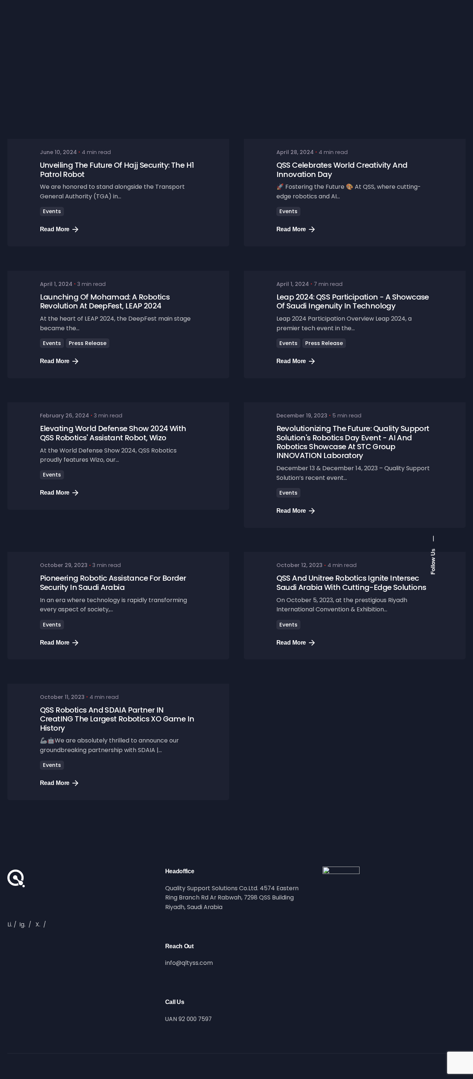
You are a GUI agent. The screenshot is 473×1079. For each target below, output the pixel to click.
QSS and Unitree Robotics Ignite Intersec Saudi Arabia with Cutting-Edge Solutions (351, 582)
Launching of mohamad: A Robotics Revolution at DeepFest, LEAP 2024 (105, 301)
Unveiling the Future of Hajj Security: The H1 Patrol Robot (117, 169)
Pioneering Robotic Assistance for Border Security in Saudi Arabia (113, 582)
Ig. (22, 924)
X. (37, 924)
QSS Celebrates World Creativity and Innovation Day (342, 169)
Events (52, 211)
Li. (9, 924)
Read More (55, 229)
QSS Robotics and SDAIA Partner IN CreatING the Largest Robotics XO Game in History (117, 719)
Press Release (87, 343)
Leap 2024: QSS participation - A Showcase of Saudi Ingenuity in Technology (352, 301)
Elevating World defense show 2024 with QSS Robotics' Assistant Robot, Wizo (113, 433)
